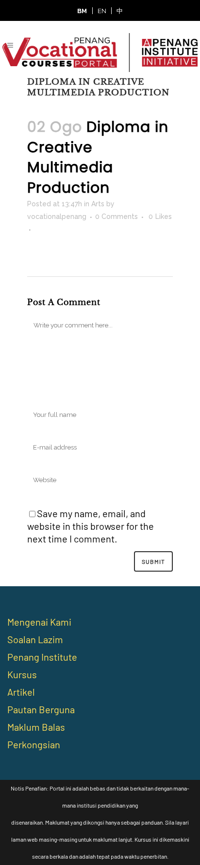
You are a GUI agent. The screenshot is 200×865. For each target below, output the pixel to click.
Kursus (22, 674)
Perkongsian (33, 744)
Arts (97, 204)
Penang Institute (42, 657)
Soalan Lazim (35, 639)
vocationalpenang (56, 216)
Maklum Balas (36, 727)
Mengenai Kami (39, 622)
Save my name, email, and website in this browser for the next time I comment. (90, 525)
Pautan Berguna (41, 709)
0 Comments (116, 216)
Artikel (21, 692)
